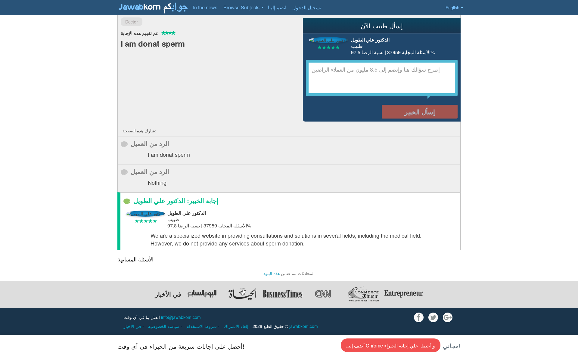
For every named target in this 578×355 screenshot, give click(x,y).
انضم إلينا (277, 7)
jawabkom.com (303, 326)
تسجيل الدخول (306, 7)
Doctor (131, 22)
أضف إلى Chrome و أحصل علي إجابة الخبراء (390, 345)
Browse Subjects (241, 7)
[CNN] (323, 293)
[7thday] (202, 293)
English (452, 8)
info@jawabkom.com (181, 317)
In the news (205, 7)
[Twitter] (433, 317)
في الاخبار (132, 326)
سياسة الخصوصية (164, 326)
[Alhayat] (242, 293)
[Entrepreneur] (403, 293)
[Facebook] (419, 317)
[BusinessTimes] (282, 293)
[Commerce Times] (363, 293)
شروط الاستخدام (202, 326)
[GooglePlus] (447, 317)
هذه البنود (271, 273)
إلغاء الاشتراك (236, 326)
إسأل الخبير (420, 111)
